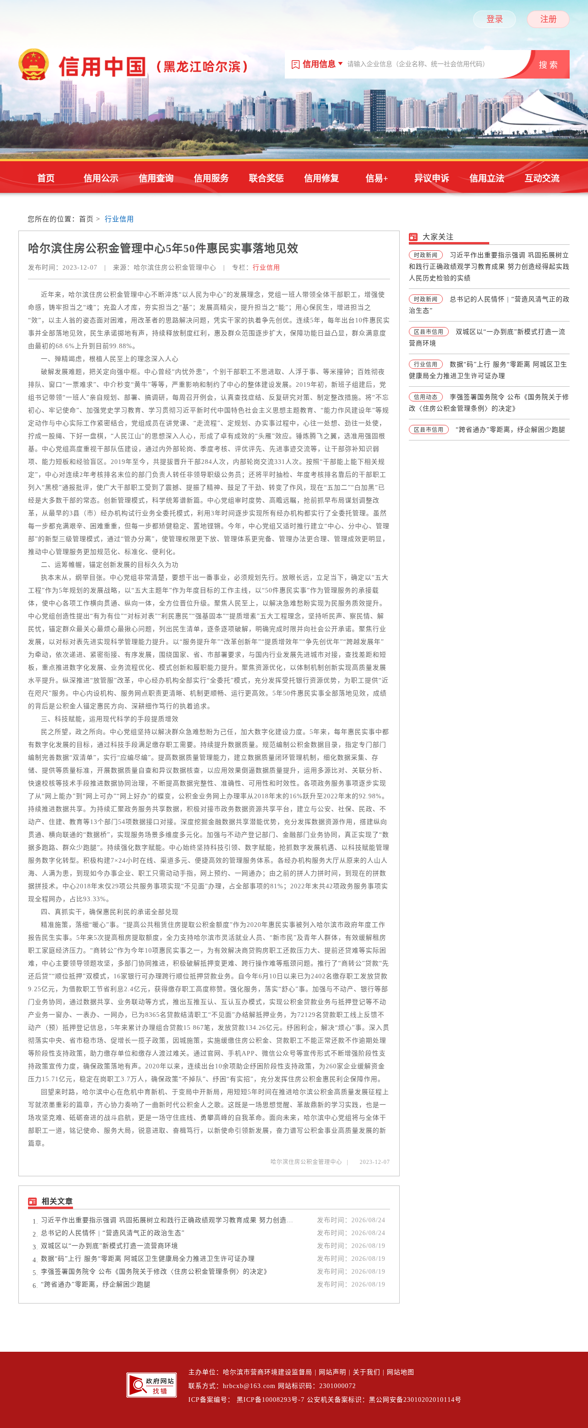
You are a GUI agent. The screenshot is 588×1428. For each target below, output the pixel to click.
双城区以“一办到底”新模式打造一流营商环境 (109, 1245)
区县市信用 (429, 332)
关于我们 (366, 1372)
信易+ (377, 178)
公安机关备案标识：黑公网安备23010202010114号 (384, 1399)
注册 (548, 19)
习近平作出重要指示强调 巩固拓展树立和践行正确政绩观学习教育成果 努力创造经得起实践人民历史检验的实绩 (167, 1220)
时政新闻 (426, 255)
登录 (494, 19)
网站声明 (332, 1372)
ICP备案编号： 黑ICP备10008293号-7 (246, 1399)
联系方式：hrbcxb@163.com (232, 1386)
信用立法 (486, 178)
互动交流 (542, 178)
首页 (46, 178)
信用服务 (211, 178)
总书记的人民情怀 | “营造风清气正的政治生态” (113, 1233)
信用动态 (426, 397)
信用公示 (101, 178)
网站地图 (400, 1372)
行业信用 (119, 219)
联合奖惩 (266, 178)
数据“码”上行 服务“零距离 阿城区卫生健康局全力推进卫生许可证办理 (148, 1258)
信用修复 (321, 178)
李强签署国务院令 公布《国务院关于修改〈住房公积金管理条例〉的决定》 (156, 1271)
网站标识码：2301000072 (317, 1386)
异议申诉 (431, 178)
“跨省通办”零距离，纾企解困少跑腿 (96, 1284)
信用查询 (156, 178)
